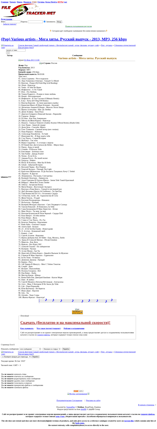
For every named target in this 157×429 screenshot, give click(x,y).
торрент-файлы (43, 335)
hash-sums (79, 423)
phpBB (83, 409)
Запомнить (50, 22)
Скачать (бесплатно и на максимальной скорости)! (65, 322)
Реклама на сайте (93, 400)
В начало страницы (146, 405)
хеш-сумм (60, 416)
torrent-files (129, 421)
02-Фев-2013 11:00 (31, 60)
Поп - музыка (106, 45)
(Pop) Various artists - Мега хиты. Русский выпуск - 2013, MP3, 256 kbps (64, 39)
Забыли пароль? (9, 24)
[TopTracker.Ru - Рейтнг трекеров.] (89, 394)
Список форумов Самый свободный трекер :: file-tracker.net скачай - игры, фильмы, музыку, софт (58, 45)
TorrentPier (70, 407)
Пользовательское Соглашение (69, 400)
